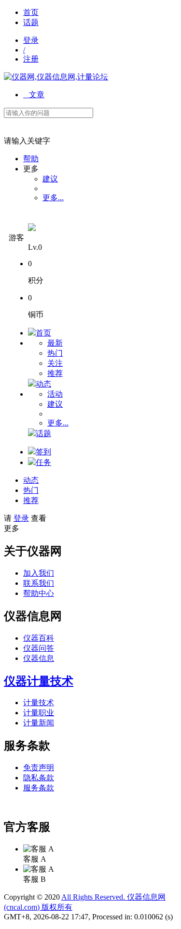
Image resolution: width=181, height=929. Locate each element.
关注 (55, 363)
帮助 (31, 159)
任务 (43, 462)
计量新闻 (38, 723)
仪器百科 (38, 638)
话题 (31, 22)
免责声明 (38, 767)
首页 (31, 12)
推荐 (55, 373)
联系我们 (38, 583)
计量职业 (38, 713)
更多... (53, 198)
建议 (50, 179)
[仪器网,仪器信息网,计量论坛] (56, 77)
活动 (55, 394)
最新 (55, 343)
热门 (55, 353)
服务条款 (38, 788)
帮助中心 (38, 593)
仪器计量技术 (38, 681)
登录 (31, 40)
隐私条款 (38, 778)
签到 (43, 452)
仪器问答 (38, 648)
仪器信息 (38, 658)
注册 (31, 59)
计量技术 (38, 702)
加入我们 (38, 573)
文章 (33, 94)
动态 (43, 384)
